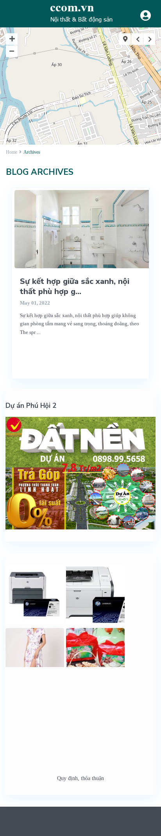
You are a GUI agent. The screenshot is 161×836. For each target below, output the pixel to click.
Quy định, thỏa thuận (80, 778)
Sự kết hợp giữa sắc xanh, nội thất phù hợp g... (74, 286)
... (38, 332)
